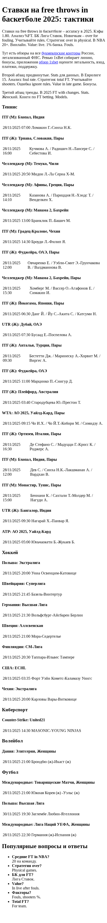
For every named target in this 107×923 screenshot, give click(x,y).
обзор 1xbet (48, 62)
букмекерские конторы (61, 53)
